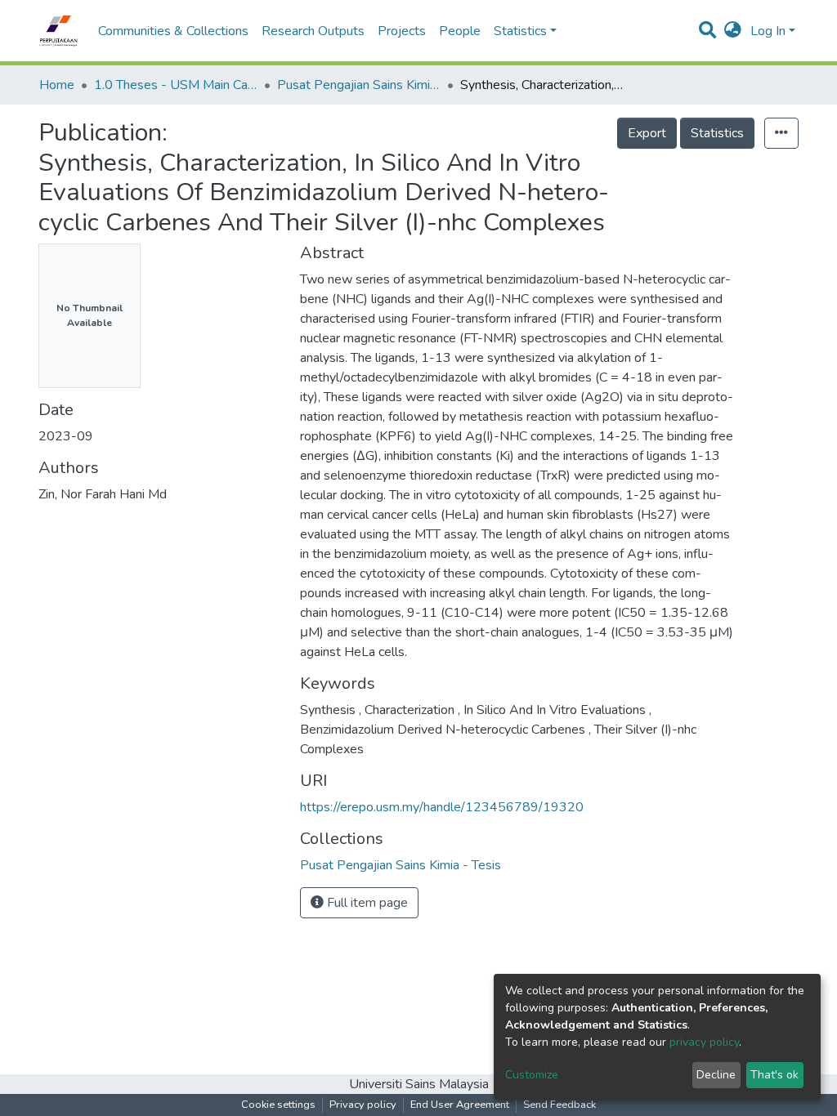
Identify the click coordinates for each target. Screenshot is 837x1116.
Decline (716, 1075)
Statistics (717, 133)
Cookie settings (278, 1104)
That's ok (774, 1075)
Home (56, 85)
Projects (402, 31)
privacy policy (704, 1042)
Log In (768, 31)
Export (647, 133)
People (460, 31)
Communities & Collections (173, 31)
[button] (732, 31)
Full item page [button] (366, 903)
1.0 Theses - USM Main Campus (175, 85)
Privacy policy (362, 1104)
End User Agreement (459, 1104)
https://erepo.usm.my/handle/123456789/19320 (442, 807)
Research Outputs (313, 31)
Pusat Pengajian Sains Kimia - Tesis (359, 85)
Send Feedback (559, 1104)
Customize (531, 1075)
